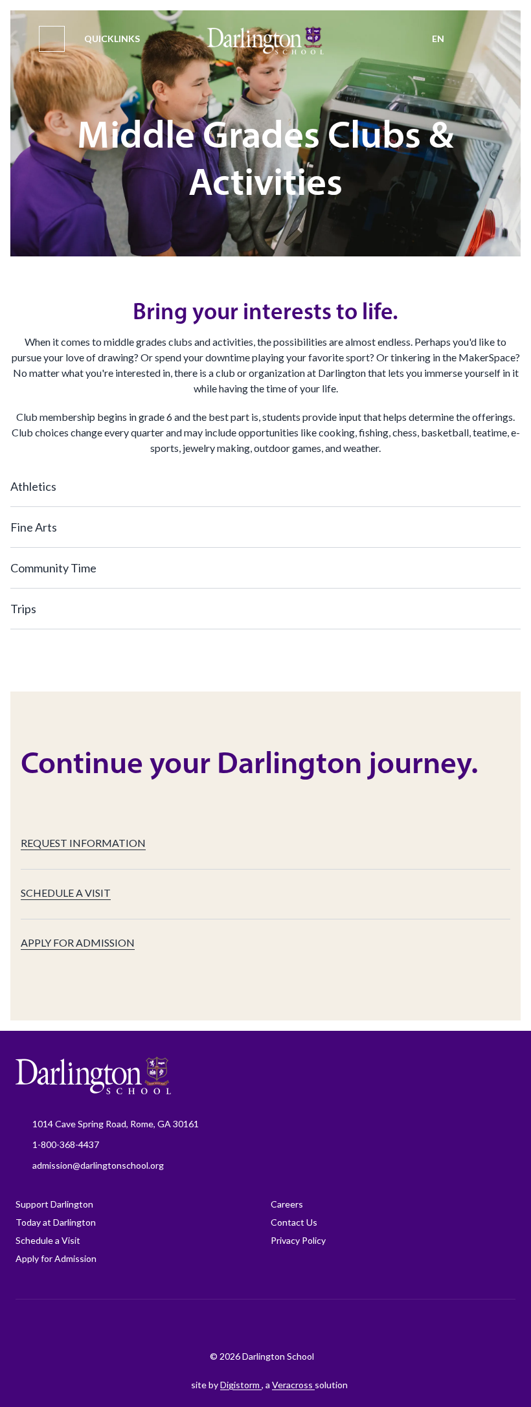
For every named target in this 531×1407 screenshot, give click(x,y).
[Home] (265, 40)
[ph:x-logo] (350, 1324)
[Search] (479, 39)
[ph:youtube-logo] (318, 1324)
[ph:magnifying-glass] (479, 39)
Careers (287, 1204)
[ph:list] (52, 39)
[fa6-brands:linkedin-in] (285, 1324)
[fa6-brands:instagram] (221, 1324)
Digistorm (241, 1384)
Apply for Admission (56, 1258)
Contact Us (294, 1222)
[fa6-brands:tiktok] (253, 1324)
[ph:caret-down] (511, 486)
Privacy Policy (298, 1240)
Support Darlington (54, 1204)
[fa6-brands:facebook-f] (188, 1324)
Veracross (293, 1384)
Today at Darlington (56, 1222)
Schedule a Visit (48, 1240)
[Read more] (188, 1324)
